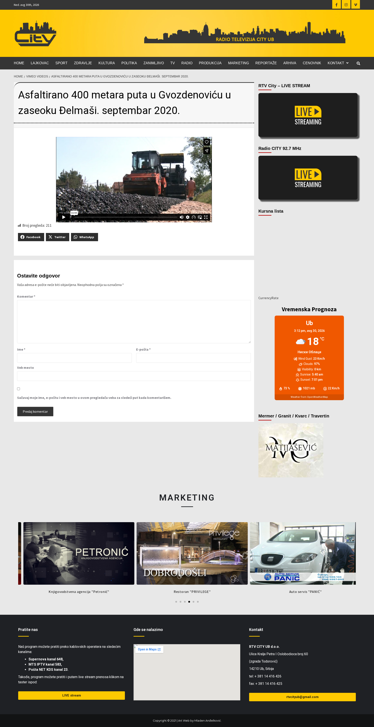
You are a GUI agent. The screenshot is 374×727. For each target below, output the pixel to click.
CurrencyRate (268, 298)
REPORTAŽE (266, 63)
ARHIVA (289, 63)
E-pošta (143, 349)
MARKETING (238, 63)
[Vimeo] (355, 4)
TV (172, 63)
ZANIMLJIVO (153, 63)
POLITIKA (129, 63)
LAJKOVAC (40, 63)
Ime (21, 349)
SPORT (61, 63)
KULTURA (106, 63)
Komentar (26, 296)
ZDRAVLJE (83, 63)
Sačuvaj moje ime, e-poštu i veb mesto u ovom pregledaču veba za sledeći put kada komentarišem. (94, 397)
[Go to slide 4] (189, 602)
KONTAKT (336, 63)
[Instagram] (346, 4)
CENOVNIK (312, 63)
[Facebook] (336, 4)
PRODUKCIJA (210, 63)
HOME (19, 63)
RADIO (186, 63)
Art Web (184, 720)
